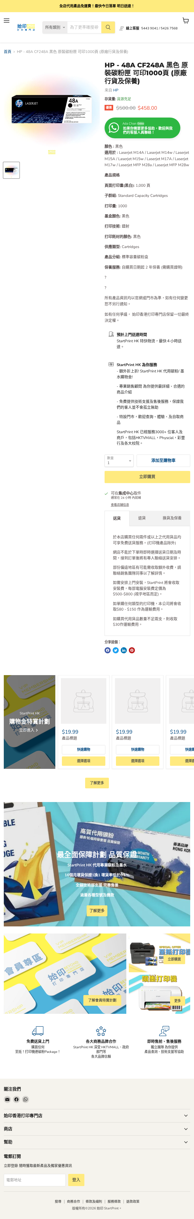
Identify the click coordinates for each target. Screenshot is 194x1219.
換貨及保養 (172, 518)
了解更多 (97, 782)
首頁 (7, 52)
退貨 (142, 518)
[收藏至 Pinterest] (132, 650)
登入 (76, 1180)
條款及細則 (94, 1201)
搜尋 (58, 1201)
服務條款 (114, 1201)
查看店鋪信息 (120, 505)
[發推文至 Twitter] (116, 650)
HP (115, 90)
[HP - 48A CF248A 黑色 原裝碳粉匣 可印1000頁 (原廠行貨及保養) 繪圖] (11, 170)
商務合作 (73, 1201)
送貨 (117, 518)
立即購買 (147, 477)
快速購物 (83, 749)
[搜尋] (108, 27)
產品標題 (69, 738)
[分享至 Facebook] (108, 650)
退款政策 (132, 1201)
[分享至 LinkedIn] (124, 650)
